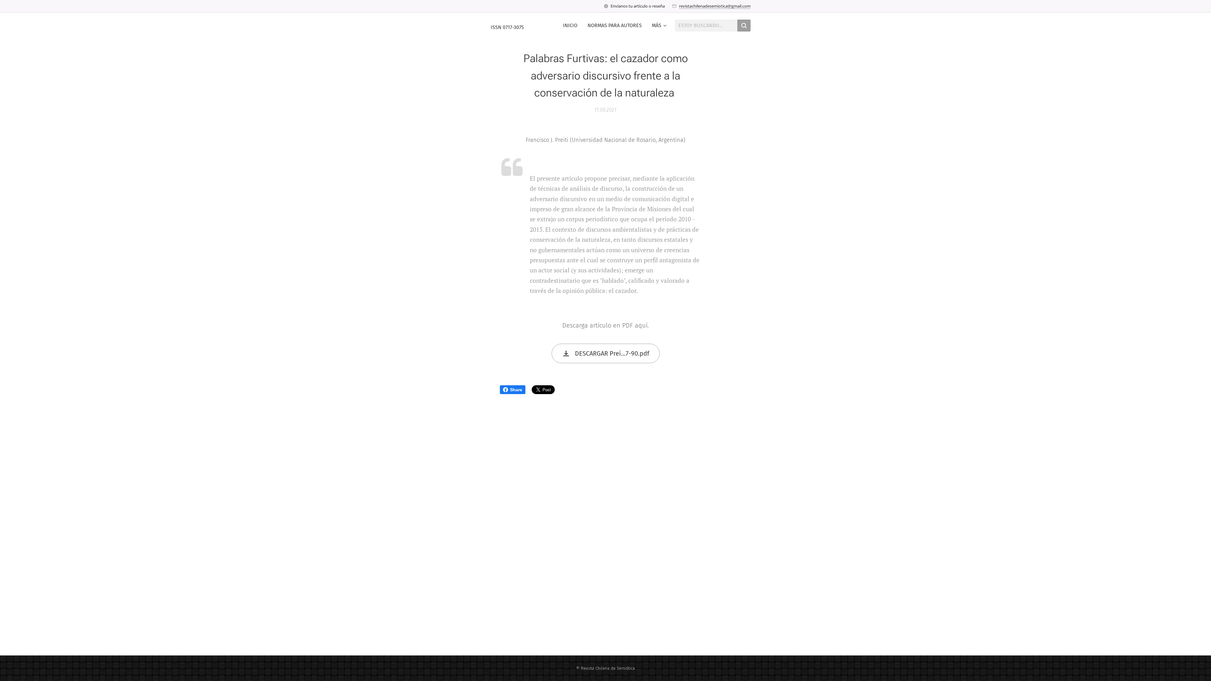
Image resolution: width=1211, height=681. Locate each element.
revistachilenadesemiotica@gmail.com (715, 6)
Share (516, 389)
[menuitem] (571, 25)
